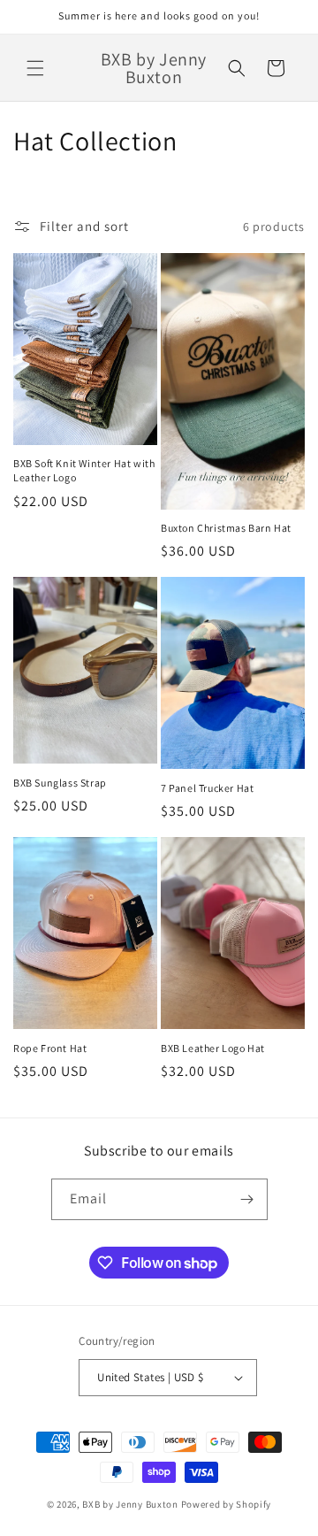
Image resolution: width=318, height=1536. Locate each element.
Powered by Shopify (226, 1504)
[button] (35, 68)
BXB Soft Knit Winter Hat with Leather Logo (84, 470)
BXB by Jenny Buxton (130, 1504)
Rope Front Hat (50, 1048)
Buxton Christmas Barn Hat (226, 527)
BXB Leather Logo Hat (213, 1048)
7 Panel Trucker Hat (207, 788)
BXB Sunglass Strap (60, 782)
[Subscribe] (247, 1199)
